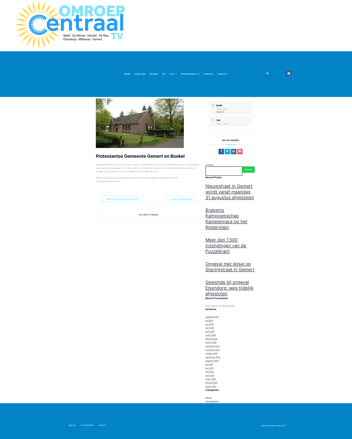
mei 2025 (209, 372)
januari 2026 (210, 342)
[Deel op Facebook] (221, 151)
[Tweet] (227, 151)
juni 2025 (209, 368)
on (163, 74)
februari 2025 (211, 383)
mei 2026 (209, 328)
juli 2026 (209, 320)
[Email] (240, 151)
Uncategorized (212, 401)
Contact (222, 74)
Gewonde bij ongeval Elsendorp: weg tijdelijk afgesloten (229, 287)
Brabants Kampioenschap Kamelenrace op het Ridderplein (226, 218)
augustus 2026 (212, 317)
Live (171, 74)
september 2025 (212, 357)
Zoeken (209, 164)
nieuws (154, 74)
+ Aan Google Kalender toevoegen (121, 198)
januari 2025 (210, 386)
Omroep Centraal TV (277, 425)
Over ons (139, 74)
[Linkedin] (233, 151)
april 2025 (209, 375)
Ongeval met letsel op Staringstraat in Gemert (229, 266)
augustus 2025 (212, 361)
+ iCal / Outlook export (181, 198)
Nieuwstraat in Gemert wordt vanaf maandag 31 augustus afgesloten (229, 191)
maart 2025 (210, 379)
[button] (267, 73)
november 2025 (212, 350)
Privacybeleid (87, 425)
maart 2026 (210, 335)
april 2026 (209, 331)
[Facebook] (289, 73)
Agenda (208, 74)
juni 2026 (209, 324)
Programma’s (189, 74)
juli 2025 (209, 364)
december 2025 (212, 346)
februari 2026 (211, 339)
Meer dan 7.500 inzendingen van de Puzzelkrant (225, 245)
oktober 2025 (211, 353)
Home (127, 74)
